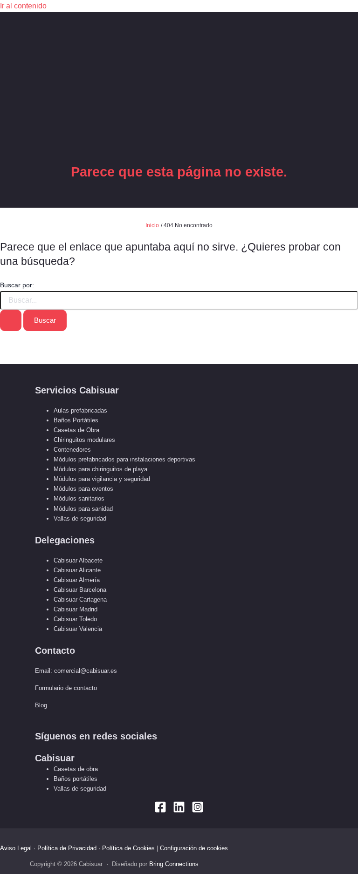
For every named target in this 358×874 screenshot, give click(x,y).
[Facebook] (160, 810)
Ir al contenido (23, 6)
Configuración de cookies (194, 848)
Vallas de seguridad (80, 518)
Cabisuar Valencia (78, 628)
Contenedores (72, 449)
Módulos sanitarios (79, 498)
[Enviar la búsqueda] (10, 320)
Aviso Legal (16, 848)
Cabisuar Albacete (78, 560)
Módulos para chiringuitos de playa (100, 469)
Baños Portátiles (76, 420)
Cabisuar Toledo (75, 619)
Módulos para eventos (83, 488)
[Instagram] (198, 810)
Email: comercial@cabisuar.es (76, 670)
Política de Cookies (128, 848)
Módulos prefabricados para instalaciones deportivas (124, 459)
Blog (41, 705)
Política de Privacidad (66, 848)
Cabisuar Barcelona (80, 589)
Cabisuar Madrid (75, 609)
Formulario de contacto (66, 687)
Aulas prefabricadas (80, 410)
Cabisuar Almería (77, 579)
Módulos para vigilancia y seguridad (102, 478)
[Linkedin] (179, 810)
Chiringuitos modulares (84, 439)
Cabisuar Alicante (77, 570)
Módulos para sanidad (83, 508)
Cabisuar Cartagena (80, 599)
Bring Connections (174, 863)
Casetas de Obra (76, 430)
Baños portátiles (75, 778)
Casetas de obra (76, 769)
